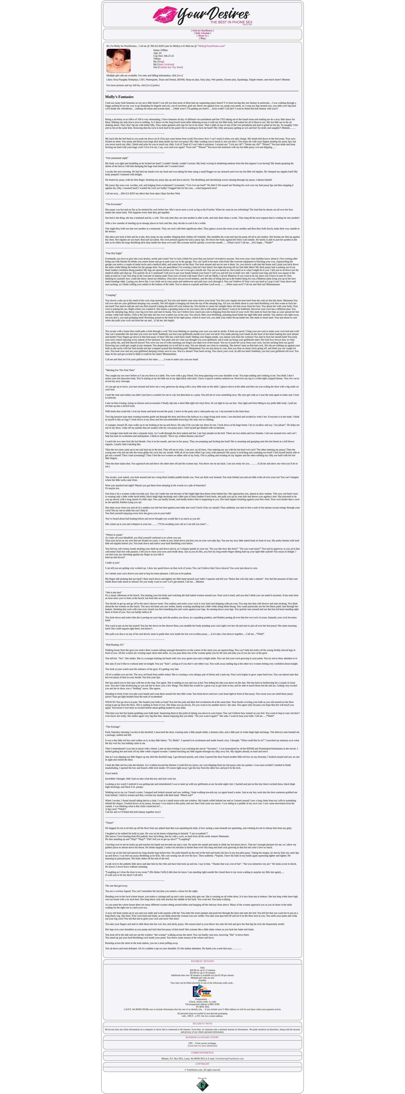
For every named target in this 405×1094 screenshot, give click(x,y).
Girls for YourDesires (202, 30)
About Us (202, 36)
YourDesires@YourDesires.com (229, 1058)
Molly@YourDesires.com (211, 46)
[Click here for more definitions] (202, 1046)
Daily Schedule (202, 33)
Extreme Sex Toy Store (170, 67)
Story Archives (165, 64)
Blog (202, 38)
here (180, 75)
